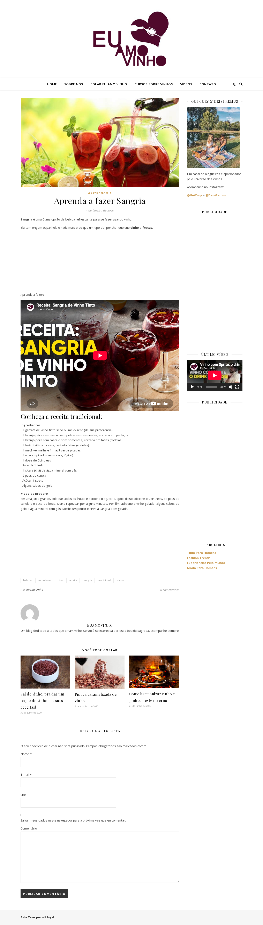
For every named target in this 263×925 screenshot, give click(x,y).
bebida (27, 580)
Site (23, 795)
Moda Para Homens (202, 568)
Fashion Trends (198, 558)
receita (73, 580)
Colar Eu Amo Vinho (108, 84)
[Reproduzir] (192, 387)
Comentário (29, 828)
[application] (214, 375)
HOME (52, 84)
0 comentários (169, 590)
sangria (87, 580)
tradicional (104, 580)
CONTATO (208, 84)
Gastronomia (100, 193)
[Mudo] (230, 387)
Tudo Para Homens (201, 553)
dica (60, 580)
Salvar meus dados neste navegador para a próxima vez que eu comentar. (73, 820)
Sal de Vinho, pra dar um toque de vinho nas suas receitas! (42, 701)
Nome (26, 754)
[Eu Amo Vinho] (131, 39)
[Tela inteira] (237, 387)
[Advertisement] (100, 261)
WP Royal (48, 917)
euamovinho (34, 590)
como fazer (44, 580)
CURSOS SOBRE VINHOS (154, 84)
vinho (120, 580)
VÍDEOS (186, 84)
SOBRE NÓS (73, 84)
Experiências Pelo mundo (206, 563)
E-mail (26, 774)
